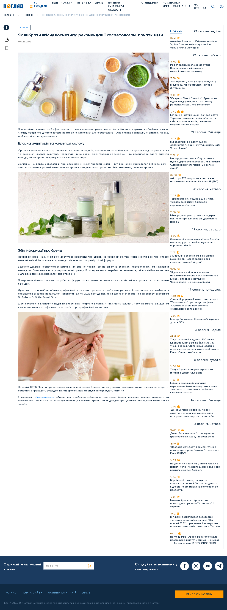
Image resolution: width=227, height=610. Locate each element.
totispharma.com (44, 397)
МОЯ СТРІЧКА (200, 6)
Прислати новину (199, 594)
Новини (28, 14)
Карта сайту (32, 592)
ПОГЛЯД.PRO (149, 2)
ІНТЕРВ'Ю (84, 2)
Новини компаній (62, 592)
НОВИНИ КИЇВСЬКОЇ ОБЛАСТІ (116, 6)
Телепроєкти (62, 2)
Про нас (10, 592)
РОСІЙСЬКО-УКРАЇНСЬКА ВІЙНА (176, 4)
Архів (99, 2)
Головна (9, 14)
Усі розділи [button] (40, 4)
